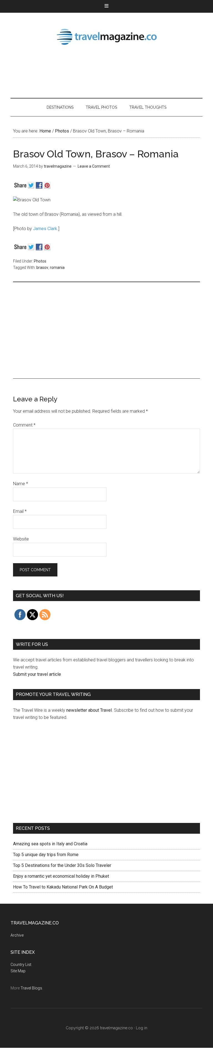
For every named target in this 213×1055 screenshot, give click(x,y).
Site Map (18, 971)
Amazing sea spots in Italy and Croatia (50, 843)
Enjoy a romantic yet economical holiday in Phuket (61, 876)
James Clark (45, 228)
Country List (21, 964)
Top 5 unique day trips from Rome (45, 854)
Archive (17, 935)
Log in (141, 1028)
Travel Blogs (31, 988)
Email (20, 511)
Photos (40, 261)
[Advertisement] (111, 72)
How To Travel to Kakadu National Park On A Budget (63, 887)
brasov (42, 267)
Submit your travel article (37, 674)
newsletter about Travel (89, 710)
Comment (24, 425)
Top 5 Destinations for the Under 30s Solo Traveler (62, 865)
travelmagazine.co (106, 36)
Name (20, 483)
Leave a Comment (94, 166)
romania (57, 267)
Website (21, 539)
